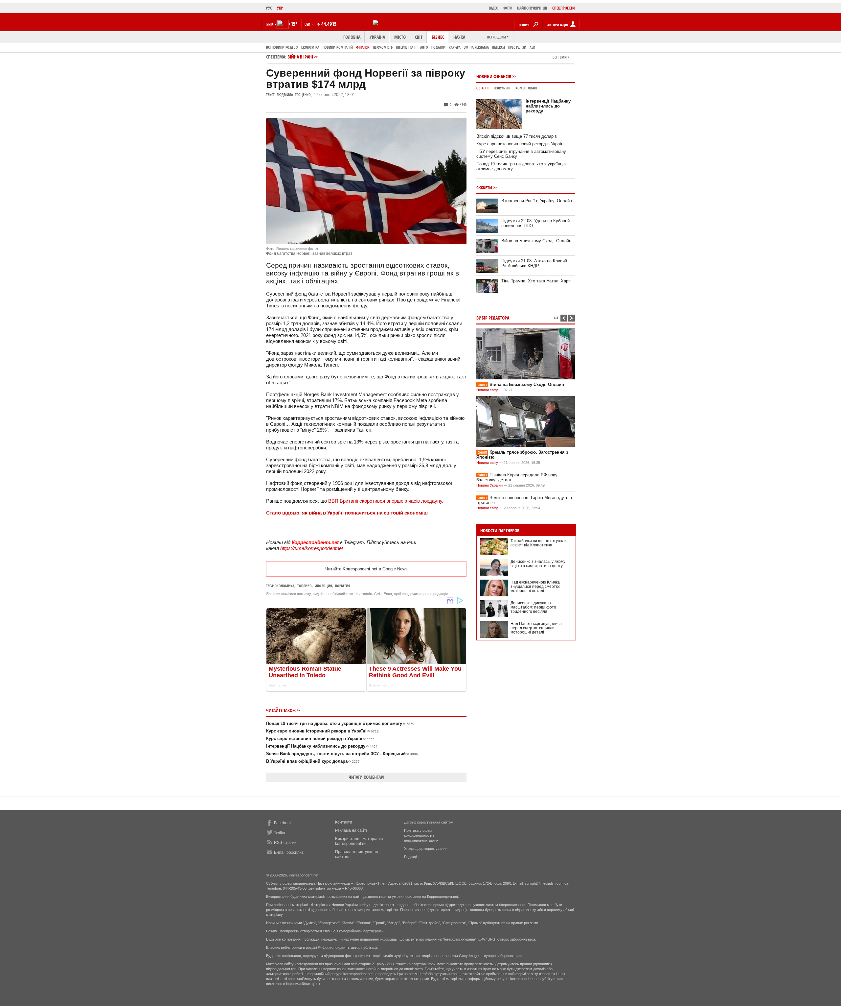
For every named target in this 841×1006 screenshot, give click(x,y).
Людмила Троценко (294, 94)
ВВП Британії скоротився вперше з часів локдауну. (385, 501)
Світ (418, 37)
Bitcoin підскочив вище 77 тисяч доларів (516, 136)
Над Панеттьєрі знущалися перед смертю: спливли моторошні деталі (536, 628)
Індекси (498, 47)
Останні (482, 87)
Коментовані (526, 87)
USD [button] (308, 24)
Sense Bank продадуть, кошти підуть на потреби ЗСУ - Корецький (342, 753)
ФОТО (507, 8)
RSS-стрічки (285, 842)
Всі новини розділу (282, 47)
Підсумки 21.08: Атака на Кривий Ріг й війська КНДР (534, 263)
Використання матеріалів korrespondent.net (359, 841)
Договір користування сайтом (428, 822)
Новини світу (487, 390)
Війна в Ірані (300, 57)
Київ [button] (270, 24)
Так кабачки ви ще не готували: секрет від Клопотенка (539, 543)
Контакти (343, 822)
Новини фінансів (493, 76)
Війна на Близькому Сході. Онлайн (536, 240)
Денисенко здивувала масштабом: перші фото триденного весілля (533, 607)
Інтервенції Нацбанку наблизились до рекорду (321, 746)
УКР (280, 8)
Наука (459, 37)
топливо (304, 585)
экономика (284, 585)
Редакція (411, 857)
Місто (400, 37)
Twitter (279, 832)
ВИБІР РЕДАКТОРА (492, 318)
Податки (438, 47)
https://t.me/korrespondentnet (311, 548)
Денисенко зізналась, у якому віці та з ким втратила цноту (538, 563)
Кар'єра (455, 47)
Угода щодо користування (425, 848)
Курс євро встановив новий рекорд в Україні (320, 738)
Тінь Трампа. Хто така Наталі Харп (536, 280)
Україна (377, 37)
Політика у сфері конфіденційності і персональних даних (421, 835)
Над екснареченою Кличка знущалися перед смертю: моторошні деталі (535, 586)
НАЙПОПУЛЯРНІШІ (532, 8)
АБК (532, 47)
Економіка (310, 47)
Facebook (283, 823)
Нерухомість (383, 47)
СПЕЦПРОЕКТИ (563, 8)
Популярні (502, 87)
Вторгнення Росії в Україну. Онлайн (536, 200)
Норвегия (342, 585)
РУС (269, 8)
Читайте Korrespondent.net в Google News (366, 568)
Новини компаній (338, 47)
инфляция (323, 585)
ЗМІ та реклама (476, 47)
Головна (351, 37)
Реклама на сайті (351, 830)
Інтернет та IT (406, 47)
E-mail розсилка (289, 852)
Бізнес (438, 37)
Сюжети (484, 187)
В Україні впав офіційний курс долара (313, 761)
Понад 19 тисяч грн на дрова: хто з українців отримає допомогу (340, 723)
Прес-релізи (517, 47)
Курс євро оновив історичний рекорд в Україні (322, 731)
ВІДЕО (493, 8)
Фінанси (363, 47)
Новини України (489, 485)
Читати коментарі (366, 777)
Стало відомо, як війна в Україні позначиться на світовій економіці (347, 512)
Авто (424, 47)
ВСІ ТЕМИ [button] (560, 57)
